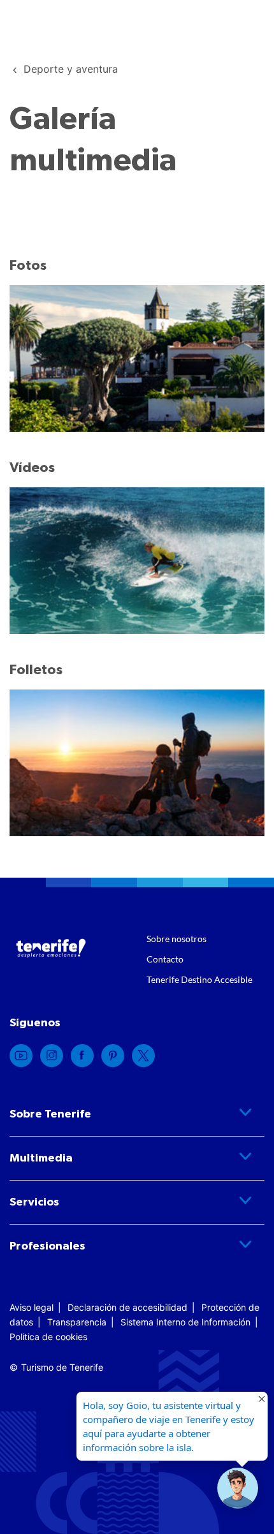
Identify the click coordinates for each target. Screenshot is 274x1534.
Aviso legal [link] (32, 1307)
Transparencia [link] (76, 1321)
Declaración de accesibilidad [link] (127, 1307)
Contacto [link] (165, 959)
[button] (237, 1488)
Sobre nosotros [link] (176, 938)
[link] (71, 69)
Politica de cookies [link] (48, 1336)
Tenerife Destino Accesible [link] (199, 979)
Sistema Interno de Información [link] (185, 1321)
